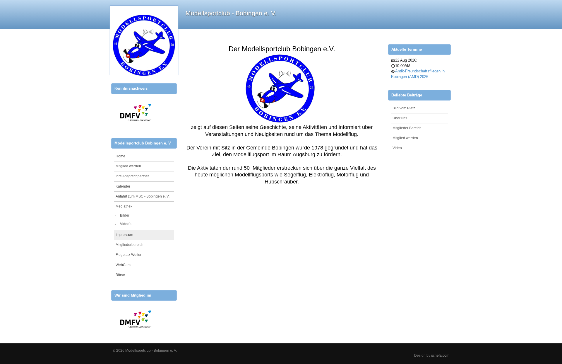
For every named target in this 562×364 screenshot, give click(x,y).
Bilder (124, 215)
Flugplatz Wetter (128, 255)
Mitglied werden (128, 166)
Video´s (126, 224)
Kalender (123, 186)
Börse (120, 275)
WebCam (123, 265)
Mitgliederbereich (129, 245)
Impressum (124, 235)
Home (120, 156)
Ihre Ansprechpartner (132, 176)
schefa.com (440, 355)
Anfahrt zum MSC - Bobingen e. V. (142, 196)
